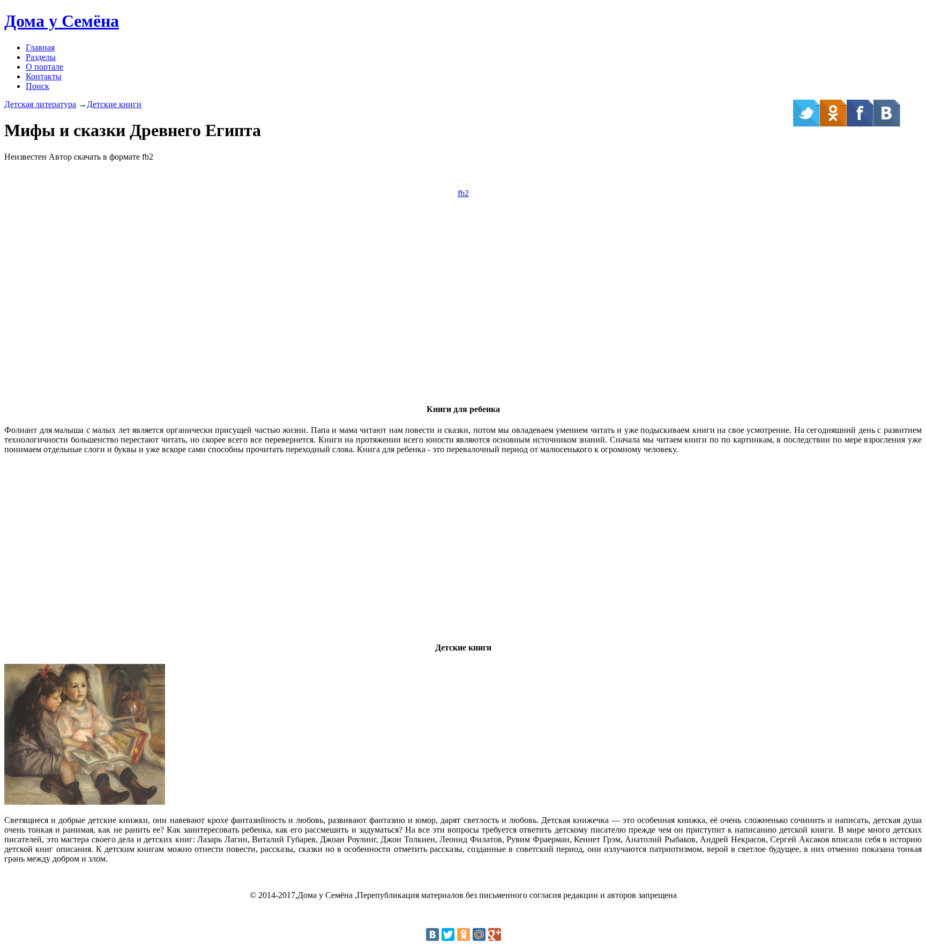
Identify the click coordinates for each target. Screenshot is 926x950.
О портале (44, 66)
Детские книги (114, 104)
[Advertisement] (463, 318)
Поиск (37, 86)
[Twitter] (448, 934)
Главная (40, 47)
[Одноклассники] (463, 934)
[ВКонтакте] (432, 934)
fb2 (463, 193)
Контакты (44, 76)
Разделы (41, 57)
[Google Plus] (494, 934)
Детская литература (40, 104)
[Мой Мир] (479, 934)
